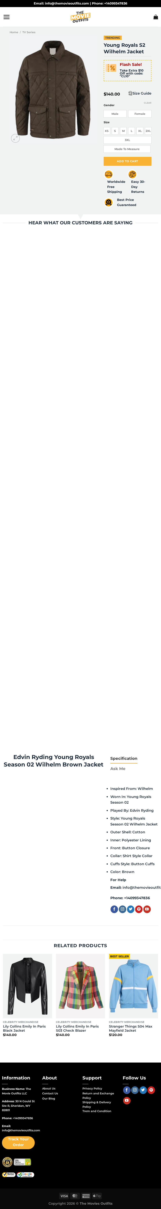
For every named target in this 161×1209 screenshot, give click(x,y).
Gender (109, 105)
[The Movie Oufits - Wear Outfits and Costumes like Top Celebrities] (80, 17)
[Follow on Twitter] (130, 909)
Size (107, 122)
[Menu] (6, 17)
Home (14, 32)
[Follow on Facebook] (114, 909)
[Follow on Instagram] (122, 909)
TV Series (28, 32)
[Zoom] (15, 138)
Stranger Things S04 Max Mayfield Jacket (130, 1028)
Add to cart (127, 161)
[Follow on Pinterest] (139, 909)
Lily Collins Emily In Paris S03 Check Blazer (77, 1028)
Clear (147, 102)
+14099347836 (137, 898)
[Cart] (156, 17)
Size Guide (142, 93)
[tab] (123, 758)
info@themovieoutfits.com (21, 1130)
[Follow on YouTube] (147, 909)
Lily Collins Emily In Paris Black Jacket (24, 1028)
